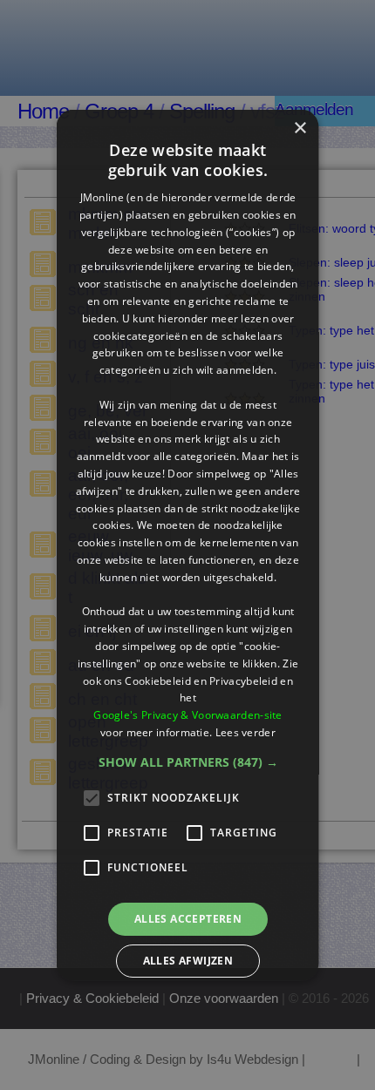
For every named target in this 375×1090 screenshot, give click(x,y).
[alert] (187, 545)
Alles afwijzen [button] (187, 960)
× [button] (299, 127)
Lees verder (245, 732)
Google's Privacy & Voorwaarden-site (188, 714)
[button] (187, 761)
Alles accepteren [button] (187, 918)
